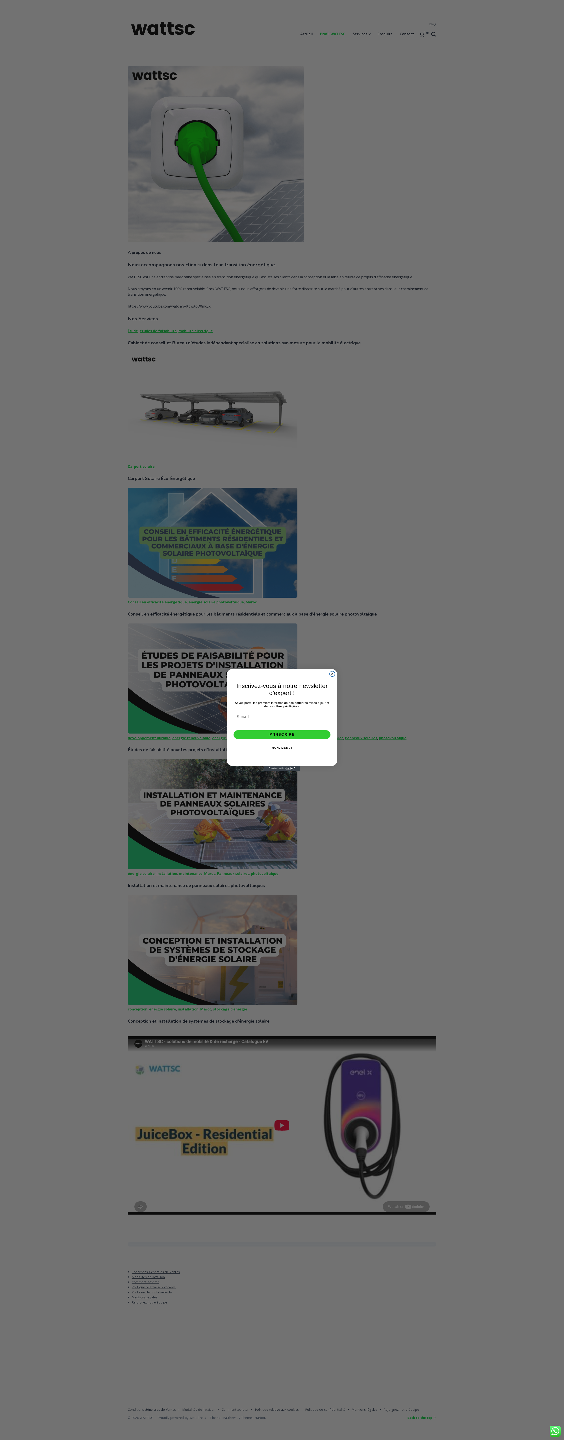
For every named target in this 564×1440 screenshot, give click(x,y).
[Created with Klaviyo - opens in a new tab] (282, 768)
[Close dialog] (332, 674)
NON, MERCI (282, 747)
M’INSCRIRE (282, 734)
